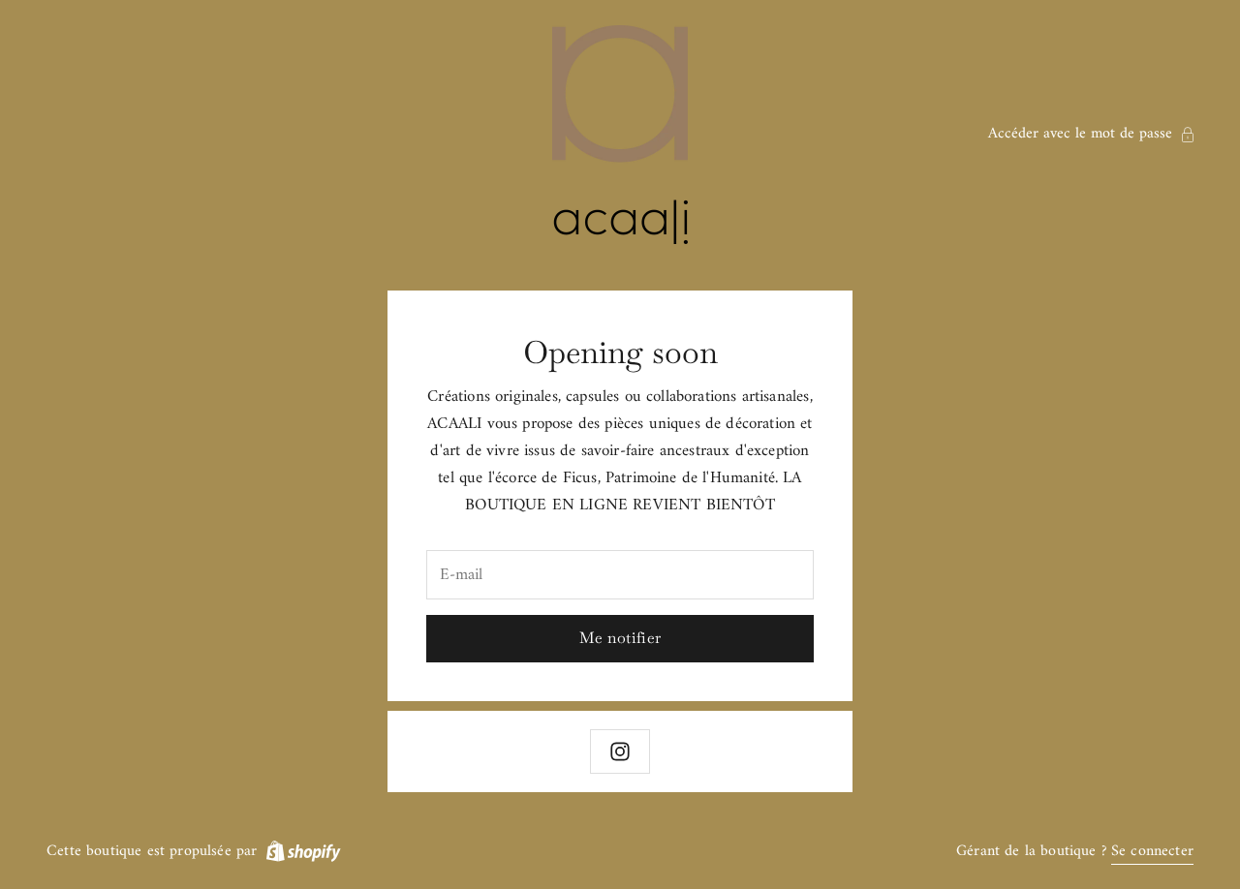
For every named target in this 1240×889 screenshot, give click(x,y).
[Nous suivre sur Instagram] (620, 751)
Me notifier (620, 638)
